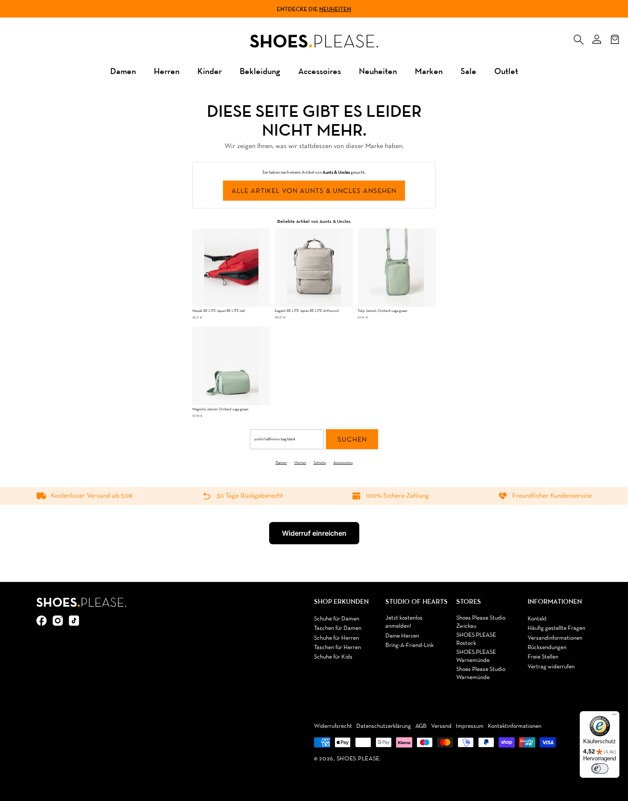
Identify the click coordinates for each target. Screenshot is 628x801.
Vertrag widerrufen (551, 667)
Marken (429, 70)
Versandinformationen (555, 638)
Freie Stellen (543, 657)
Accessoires (319, 70)
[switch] (599, 768)
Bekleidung (260, 70)
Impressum (470, 726)
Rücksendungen (547, 647)
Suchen (352, 440)
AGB (421, 726)
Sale (468, 70)
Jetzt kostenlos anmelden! (404, 622)
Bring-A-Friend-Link (409, 645)
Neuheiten (335, 9)
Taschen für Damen (337, 628)
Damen (123, 70)
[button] (578, 38)
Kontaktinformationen (514, 726)
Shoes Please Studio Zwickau (480, 622)
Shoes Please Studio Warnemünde (480, 674)
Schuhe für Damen (336, 619)
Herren (166, 70)
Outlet (506, 70)
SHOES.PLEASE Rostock (476, 639)
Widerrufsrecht (333, 726)
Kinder (209, 70)
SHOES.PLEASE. (359, 759)
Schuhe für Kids (333, 657)
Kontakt (537, 619)
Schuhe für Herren (336, 638)
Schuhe (320, 463)
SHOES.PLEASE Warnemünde (476, 657)
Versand (441, 726)
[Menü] (614, 716)
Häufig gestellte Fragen (556, 628)
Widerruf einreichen (314, 533)
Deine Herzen (402, 636)
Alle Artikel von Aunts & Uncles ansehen (314, 191)
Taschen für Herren (337, 647)
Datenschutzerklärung (383, 726)
